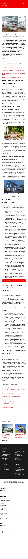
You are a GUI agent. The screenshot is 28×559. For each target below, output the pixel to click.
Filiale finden (17, 473)
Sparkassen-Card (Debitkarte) (18, 456)
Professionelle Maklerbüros (7, 376)
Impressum (21, 481)
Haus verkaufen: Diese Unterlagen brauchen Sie (11, 393)
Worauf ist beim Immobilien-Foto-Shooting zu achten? (13, 70)
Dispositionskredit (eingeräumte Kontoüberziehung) (6, 455)
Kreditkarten (17, 454)
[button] (3, 433)
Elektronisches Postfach (20, 469)
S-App (3, 452)
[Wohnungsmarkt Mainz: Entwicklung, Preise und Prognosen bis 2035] (7, 425)
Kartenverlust (18, 470)
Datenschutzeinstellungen (19, 482)
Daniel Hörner (6, 416)
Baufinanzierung (5, 469)
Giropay (16, 458)
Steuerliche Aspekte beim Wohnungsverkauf (11, 396)
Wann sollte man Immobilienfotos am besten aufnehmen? (13, 67)
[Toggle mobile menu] (26, 3)
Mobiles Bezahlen (18, 459)
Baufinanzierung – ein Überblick (8, 386)
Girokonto (4, 451)
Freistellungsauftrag (19, 471)
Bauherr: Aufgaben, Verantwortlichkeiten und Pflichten (20, 435)
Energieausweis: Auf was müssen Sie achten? (11, 399)
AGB (16, 481)
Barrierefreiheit (11, 482)
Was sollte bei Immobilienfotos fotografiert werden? (12, 61)
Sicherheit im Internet (19, 467)
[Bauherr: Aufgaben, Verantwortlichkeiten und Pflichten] (20, 425)
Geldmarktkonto (5, 459)
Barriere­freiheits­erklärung (20, 474)
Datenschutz (6, 482)
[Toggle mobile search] (24, 3)
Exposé (14, 52)
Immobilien (17, 416)
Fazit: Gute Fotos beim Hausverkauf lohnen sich (11, 77)
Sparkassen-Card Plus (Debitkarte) (19, 452)
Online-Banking (5, 458)
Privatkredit (4, 467)
